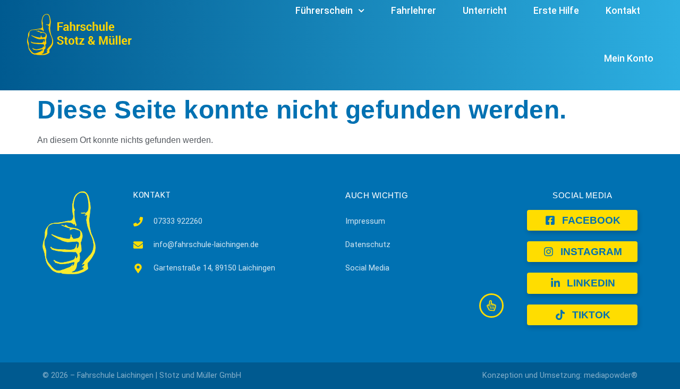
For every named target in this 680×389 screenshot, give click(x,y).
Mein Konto (628, 58)
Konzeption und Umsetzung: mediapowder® (560, 375)
